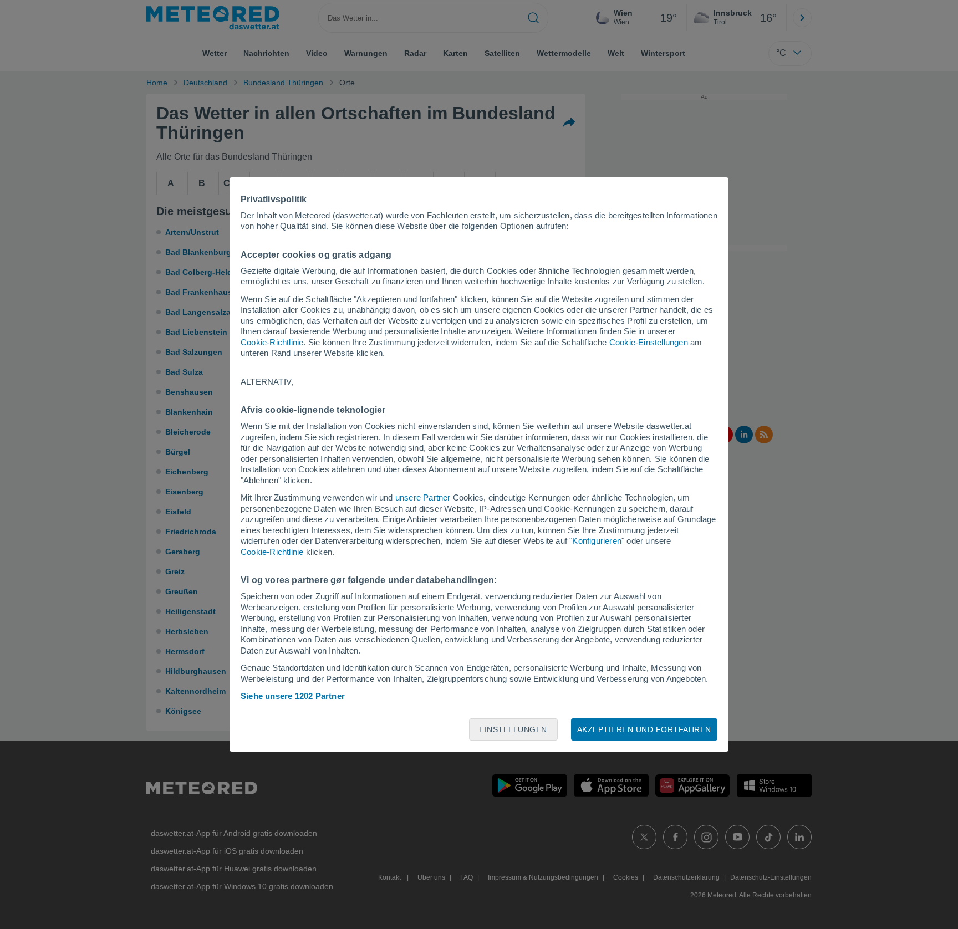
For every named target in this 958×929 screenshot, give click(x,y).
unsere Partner (423, 497)
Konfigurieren (596, 540)
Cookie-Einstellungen (648, 342)
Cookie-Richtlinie (272, 342)
